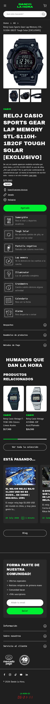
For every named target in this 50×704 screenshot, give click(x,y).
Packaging (12, 200)
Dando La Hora (17, 682)
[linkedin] (27, 675)
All (14, 23)
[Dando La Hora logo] (25, 5)
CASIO (7, 109)
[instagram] (10, 675)
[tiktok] (15, 675)
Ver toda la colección (25, 447)
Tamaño (11, 195)
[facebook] (4, 675)
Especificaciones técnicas (18, 190)
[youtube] (21, 675)
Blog (25, 533)
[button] (45, 5)
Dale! (25, 611)
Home (6, 23)
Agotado (25, 208)
